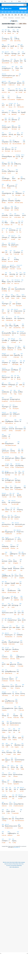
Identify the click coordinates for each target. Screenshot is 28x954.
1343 (6, 824)
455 (16, 302)
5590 (3, 493)
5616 (6, 324)
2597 (14, 780)
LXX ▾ (21, 23)
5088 (9, 831)
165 (16, 692)
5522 (18, 375)
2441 (6, 456)
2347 (3, 280)
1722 (15, 103)
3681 (3, 169)
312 (14, 802)
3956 (21, 177)
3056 (16, 66)
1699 (19, 471)
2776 (16, 199)
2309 (6, 221)
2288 (3, 383)
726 (6, 316)
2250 (18, 81)
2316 (21, 44)
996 (5, 471)
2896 (9, 81)
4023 (3, 302)
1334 (6, 530)
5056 (8, 29)
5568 (3, 44)
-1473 (5, 66)
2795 (9, 199)
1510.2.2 (3, 228)
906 (16, 456)
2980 (16, 191)
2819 (22, 456)
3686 (17, 530)
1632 (14, 324)
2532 (23, 81)
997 (2, 287)
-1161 (12, 103)
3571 (20, 88)
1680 (12, 235)
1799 (3, 655)
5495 (3, 412)
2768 (15, 515)
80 (5, 537)
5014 (16, 522)
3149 (3, 243)
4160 (3, 839)
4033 (16, 287)
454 (17, 96)
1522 (9, 88)
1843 (9, 640)
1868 (12, 110)
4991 (3, 66)
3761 (19, 589)
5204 (10, 324)
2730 (3, 110)
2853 (12, 368)
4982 (13, 140)
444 (14, 162)
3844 (17, 625)
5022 (17, 294)
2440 (3, 449)
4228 (14, 412)
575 (20, 59)
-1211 (5, 574)
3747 (21, 331)
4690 (6, 581)
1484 (13, 736)
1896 (3, 434)
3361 (6, 272)
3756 (3, 88)
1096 (3, 338)
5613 (24, 309)
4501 (15, 486)
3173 (3, 640)
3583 (14, 353)
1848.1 (3, 177)
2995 (3, 375)
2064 (3, 817)
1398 (3, 802)
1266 (6, 441)
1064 (3, 235)
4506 (3, 132)
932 (15, 743)
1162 (15, 596)
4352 (11, 721)
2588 (12, 338)
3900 (3, 74)
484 (2, 37)
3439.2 (3, 522)
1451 (8, 280)
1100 (3, 368)
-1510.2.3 (18, 280)
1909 (6, 118)
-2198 (5, 795)
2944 (3, 390)
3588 (6, 29)
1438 (11, 449)
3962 (3, 125)
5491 (3, 199)
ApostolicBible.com (17, 847)
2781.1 (3, 346)
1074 (12, 809)
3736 (13, 405)
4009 (14, 714)
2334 (8, 184)
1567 (3, 684)
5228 (13, 29)
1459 (3, 59)
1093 (3, 721)
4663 (3, 162)
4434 (3, 603)
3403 (6, 699)
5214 (11, 544)
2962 (15, 206)
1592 (3, 191)
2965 (14, 390)
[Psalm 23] (26, 426)
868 (10, 272)
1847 (8, 589)
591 (13, 647)
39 (17, 103)
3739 (18, 831)
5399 (11, 552)
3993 (18, 662)
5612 (18, 316)
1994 (3, 706)
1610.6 (10, 228)
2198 (16, 684)
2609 (9, 383)
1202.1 (7, 750)
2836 (3, 353)
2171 (6, 647)
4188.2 (11, 397)
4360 (3, 596)
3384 (12, 243)
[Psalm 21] (1, 426)
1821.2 (6, 419)
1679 (12, 118)
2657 (16, 427)
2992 (13, 177)
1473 (11, 59)
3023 (3, 316)
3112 (15, 59)
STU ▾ (24, 23)
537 (14, 559)
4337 (16, 478)
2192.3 (15, 37)
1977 (14, 250)
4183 (12, 294)
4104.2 (23, 294)
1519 (3, 29)
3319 (19, 346)
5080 (8, 346)
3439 (12, 500)
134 (2, 559)
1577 (3, 544)
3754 (3, 221)
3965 (3, 736)
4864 (3, 397)
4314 (18, 132)
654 (12, 603)
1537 (20, 228)
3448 (6, 294)
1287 (3, 331)
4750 (15, 309)
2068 (11, 662)
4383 (3, 611)
